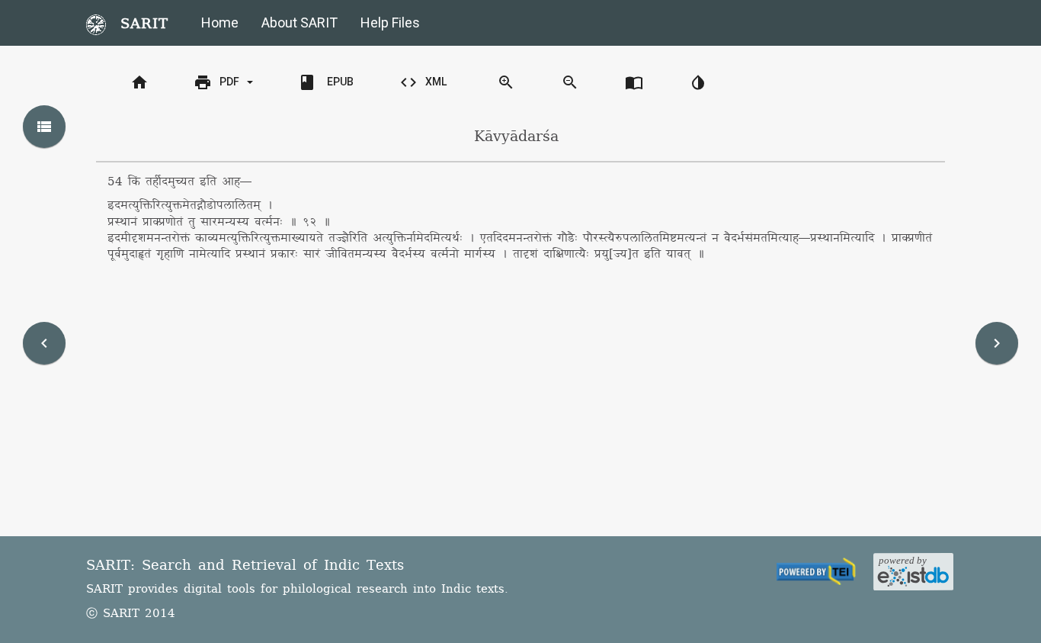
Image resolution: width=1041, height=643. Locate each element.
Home (220, 22)
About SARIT (299, 22)
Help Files (390, 22)
